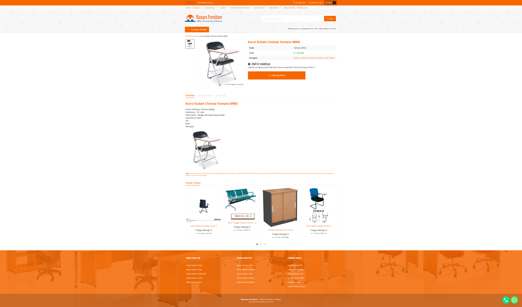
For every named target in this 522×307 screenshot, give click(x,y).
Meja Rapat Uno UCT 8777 (207, 2)
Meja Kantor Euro (194, 282)
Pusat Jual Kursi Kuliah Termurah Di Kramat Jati (304, 173)
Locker (222, 8)
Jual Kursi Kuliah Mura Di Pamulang (274, 173)
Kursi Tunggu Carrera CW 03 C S (242, 222)
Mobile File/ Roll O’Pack (239, 8)
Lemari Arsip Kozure (297, 286)
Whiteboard (302, 8)
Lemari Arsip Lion (295, 273)
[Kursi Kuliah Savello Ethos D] (318, 205)
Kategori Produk (199, 29)
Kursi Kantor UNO (245, 273)
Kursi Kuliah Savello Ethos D (318, 226)
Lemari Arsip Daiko (296, 278)
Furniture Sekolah (315, 58)
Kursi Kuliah (329, 58)
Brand (296, 58)
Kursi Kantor (259, 8)
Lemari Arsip (210, 8)
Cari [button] (331, 18)
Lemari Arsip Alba (295, 269)
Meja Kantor (274, 8)
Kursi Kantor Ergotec (246, 282)
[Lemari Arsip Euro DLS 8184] (280, 207)
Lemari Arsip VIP (295, 265)
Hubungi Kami (278, 75)
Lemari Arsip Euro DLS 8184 (280, 230)
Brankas (196, 8)
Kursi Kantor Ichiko (245, 265)
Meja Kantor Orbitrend (196, 273)
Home (188, 8)
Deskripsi (190, 95)
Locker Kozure (294, 282)
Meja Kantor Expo (194, 269)
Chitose (303, 58)
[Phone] (506, 300)
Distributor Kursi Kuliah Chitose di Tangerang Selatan (209, 173)
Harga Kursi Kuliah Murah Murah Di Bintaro (245, 173)
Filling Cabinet (289, 8)
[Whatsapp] (514, 300)
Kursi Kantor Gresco (246, 278)
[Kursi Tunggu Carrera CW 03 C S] (242, 203)
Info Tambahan (205, 95)
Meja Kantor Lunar (194, 278)
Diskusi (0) (220, 95)
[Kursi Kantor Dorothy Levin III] (203, 205)
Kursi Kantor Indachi (246, 269)
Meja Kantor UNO (194, 265)
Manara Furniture (267, 302)
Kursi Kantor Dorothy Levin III (204, 226)
